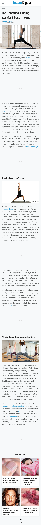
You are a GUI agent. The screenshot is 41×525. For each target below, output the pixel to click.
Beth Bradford (7, 21)
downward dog (7, 209)
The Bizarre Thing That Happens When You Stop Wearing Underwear (30, 481)
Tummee (21, 411)
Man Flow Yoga (32, 146)
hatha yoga (30, 58)
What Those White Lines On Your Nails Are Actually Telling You (10, 480)
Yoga (3, 9)
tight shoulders (11, 416)
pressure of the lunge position (13, 406)
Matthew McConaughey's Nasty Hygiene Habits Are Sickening (10, 511)
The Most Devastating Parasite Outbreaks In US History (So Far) (30, 510)
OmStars (8, 305)
